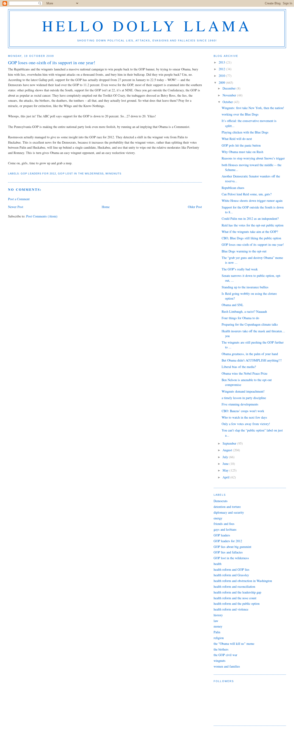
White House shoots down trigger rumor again (252, 200)
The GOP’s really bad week (240, 269)
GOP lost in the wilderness (81, 173)
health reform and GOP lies (231, 569)
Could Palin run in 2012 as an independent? (250, 218)
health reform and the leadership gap (237, 592)
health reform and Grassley (231, 575)
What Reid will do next (237, 138)
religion (219, 638)
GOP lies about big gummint (232, 546)
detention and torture (227, 506)
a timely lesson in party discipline (244, 398)
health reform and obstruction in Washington (243, 581)
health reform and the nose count (235, 598)
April (226, 477)
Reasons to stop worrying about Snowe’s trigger (253, 158)
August (228, 450)
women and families (227, 666)
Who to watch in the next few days (244, 417)
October (228, 102)
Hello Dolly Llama (147, 25)
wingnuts (113, 173)
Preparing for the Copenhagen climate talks (250, 324)
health (217, 564)
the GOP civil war (225, 655)
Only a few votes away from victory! (246, 424)
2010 (222, 75)
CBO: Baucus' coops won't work (243, 411)
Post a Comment (19, 199)
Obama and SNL (232, 305)
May (226, 470)
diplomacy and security (229, 512)
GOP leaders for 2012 (38, 173)
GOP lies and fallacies (228, 552)
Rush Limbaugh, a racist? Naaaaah (244, 311)
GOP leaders (222, 535)
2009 (222, 82)
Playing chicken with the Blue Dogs (245, 132)
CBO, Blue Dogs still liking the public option (251, 238)
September (230, 443)
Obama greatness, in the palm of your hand (250, 354)
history (218, 615)
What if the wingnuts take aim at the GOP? (250, 231)
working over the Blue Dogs (240, 114)
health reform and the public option (237, 603)
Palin (217, 632)
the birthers (221, 649)
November (230, 95)
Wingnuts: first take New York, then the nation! (253, 108)
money (218, 626)
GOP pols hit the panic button (241, 145)
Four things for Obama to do (240, 318)
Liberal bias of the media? (239, 367)
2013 (222, 62)
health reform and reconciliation (234, 586)
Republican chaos (233, 187)
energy (218, 518)
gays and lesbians (225, 529)
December (230, 88)
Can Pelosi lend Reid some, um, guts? (246, 194)
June (226, 463)
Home (106, 207)
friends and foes (224, 523)
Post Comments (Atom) (41, 216)
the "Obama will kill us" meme (234, 643)
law (216, 621)
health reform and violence (231, 609)
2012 (222, 69)
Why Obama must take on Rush (242, 152)
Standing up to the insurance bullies (245, 287)
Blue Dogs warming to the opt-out (244, 251)
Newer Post (15, 207)
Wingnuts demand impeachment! (243, 391)
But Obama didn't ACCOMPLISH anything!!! (252, 360)
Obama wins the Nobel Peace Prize (244, 373)
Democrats (221, 501)
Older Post (195, 207)
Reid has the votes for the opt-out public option (252, 225)
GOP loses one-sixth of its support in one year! (253, 244)
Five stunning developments (240, 404)
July (226, 457)
